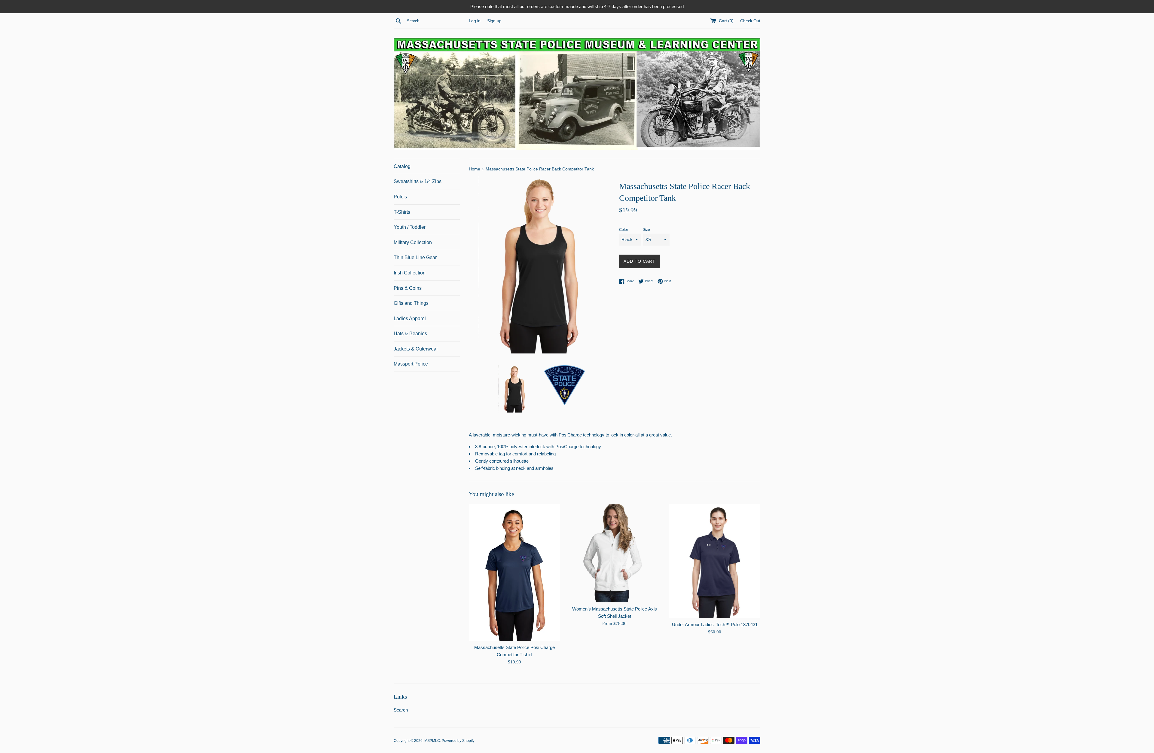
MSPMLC (432, 741)
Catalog (402, 166)
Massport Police (411, 363)
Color (623, 230)
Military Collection (413, 242)
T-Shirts (402, 212)
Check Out (750, 21)
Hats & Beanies (410, 333)
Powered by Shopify (458, 741)
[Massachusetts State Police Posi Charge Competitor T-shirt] (514, 572)
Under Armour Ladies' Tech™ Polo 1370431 (715, 624)
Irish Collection (410, 272)
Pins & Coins (408, 288)
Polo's (400, 196)
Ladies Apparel (410, 318)
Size (646, 230)
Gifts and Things (411, 303)
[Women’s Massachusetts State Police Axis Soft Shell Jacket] (614, 553)
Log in (475, 21)
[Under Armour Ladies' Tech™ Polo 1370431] (714, 561)
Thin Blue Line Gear (415, 257)
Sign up (494, 21)
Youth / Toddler (410, 227)
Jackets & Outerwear (416, 348)
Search (401, 709)
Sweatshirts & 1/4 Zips (417, 181)
